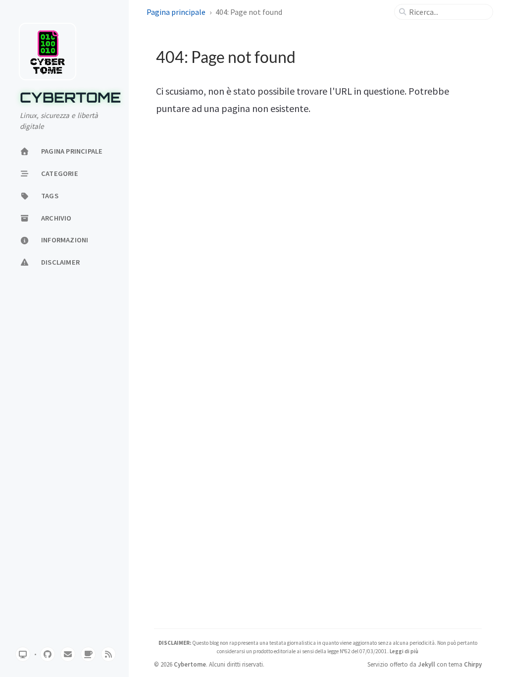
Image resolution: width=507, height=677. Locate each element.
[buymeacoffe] (88, 654)
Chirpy (473, 664)
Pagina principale (176, 12)
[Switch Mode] (23, 654)
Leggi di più (404, 651)
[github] (47, 654)
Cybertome (70, 97)
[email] (68, 654)
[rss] (108, 654)
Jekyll (426, 664)
